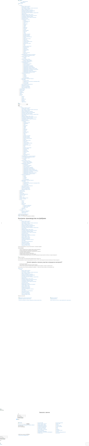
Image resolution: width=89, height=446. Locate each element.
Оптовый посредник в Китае (28, 41)
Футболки (25, 50)
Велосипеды (25, 23)
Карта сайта (58, 432)
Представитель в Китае (25, 85)
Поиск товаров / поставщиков (42, 429)
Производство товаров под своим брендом (28, 10)
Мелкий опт (25, 39)
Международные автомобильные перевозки (29, 54)
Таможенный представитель (42, 426)
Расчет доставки (22, 195)
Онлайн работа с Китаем (25, 7)
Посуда (25, 29)
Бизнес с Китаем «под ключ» (26, 6)
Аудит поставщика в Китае (26, 8)
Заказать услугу (20, 268)
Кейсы (21, 93)
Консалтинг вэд (26, 82)
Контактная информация (27, 205)
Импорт (25, 74)
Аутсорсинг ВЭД (26, 80)
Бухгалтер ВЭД (26, 83)
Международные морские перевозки (29, 67)
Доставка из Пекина (27, 34)
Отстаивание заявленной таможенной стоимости (29, 15)
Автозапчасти (26, 48)
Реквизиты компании (27, 206)
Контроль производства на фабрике (27, 9)
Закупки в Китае (26, 40)
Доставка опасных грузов (27, 46)
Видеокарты (25, 27)
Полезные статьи (58, 425)
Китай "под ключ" (22, 89)
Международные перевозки (26, 61)
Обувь (24, 32)
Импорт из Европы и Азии (26, 59)
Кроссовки (25, 31)
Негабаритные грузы (27, 122)
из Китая (25, 76)
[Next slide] (87, 223)
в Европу (25, 57)
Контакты (23, 99)
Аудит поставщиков (41, 430)
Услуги (21, 5)
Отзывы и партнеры (23, 198)
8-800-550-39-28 (25, 1)
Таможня (21, 91)
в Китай (25, 58)
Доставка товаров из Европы (28, 60)
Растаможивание (26, 77)
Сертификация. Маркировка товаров (27, 16)
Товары (25, 25)
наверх (1, 444)
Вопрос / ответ (22, 196)
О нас (21, 95)
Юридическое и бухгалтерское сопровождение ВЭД (31, 81)
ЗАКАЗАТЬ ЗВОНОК (31, 424)
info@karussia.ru (22, 2)
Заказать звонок (20, 3)
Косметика (25, 28)
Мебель (25, 20)
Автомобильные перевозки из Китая (29, 55)
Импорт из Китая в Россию (28, 36)
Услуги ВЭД (24, 79)
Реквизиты (23, 100)
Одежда (25, 24)
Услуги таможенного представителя (27, 84)
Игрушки (25, 37)
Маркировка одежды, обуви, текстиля (27, 14)
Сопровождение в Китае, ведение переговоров (29, 17)
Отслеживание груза (59, 430)
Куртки (25, 51)
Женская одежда (26, 148)
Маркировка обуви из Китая (26, 87)
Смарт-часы (25, 53)
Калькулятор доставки (59, 422)
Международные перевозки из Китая (29, 72)
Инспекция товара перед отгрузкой (27, 11)
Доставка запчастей (27, 52)
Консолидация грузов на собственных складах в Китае (30, 12)
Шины (24, 44)
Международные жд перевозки (28, 70)
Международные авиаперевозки (28, 66)
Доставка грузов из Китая (26, 19)
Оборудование (26, 21)
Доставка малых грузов (27, 43)
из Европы (25, 75)
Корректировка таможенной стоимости (28, 78)
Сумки (25, 26)
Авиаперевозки (26, 62)
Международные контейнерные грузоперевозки (31, 69)
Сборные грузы (24, 13)
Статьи (23, 97)
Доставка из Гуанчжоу (27, 135)
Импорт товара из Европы (28, 161)
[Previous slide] (1, 223)
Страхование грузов (25, 18)
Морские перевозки (27, 64)
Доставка (21, 94)
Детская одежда (26, 30)
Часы (24, 45)
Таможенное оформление (26, 174)
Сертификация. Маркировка (42, 431)
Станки (25, 33)
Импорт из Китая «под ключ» (42, 423)
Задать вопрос (24, 101)
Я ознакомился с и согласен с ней (23, 421)
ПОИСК (28, 423)
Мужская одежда (26, 49)
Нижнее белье (26, 42)
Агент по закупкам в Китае (26, 86)
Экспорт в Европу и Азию (26, 56)
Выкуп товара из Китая (27, 38)
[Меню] (18, 4)
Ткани (24, 22)
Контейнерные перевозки (27, 63)
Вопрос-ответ (24, 203)
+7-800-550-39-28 (21, 214)
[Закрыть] (19, 105)
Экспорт (25, 73)
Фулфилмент (22, 92)
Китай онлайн (22, 90)
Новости (23, 96)
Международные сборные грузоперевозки (30, 71)
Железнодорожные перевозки (28, 65)
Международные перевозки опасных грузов (30, 68)
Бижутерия (25, 47)
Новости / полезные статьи (24, 197)
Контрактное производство (26, 187)
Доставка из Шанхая (27, 35)
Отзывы (23, 98)
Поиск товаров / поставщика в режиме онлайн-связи (30, 109)
